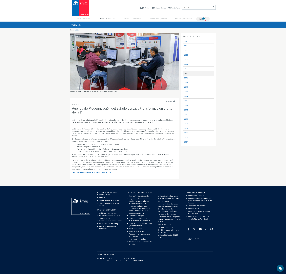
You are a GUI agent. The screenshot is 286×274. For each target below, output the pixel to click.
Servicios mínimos (136, 228)
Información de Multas (137, 239)
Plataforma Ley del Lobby (108, 224)
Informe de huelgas (136, 216)
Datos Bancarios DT (165, 224)
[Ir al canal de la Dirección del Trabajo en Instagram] (211, 229)
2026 (186, 41)
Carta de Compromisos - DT (198, 216)
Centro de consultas (107, 19)
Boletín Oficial (193, 208)
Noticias (146, 8)
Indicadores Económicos (167, 214)
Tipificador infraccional (197, 206)
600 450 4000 (101, 259)
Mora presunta (163, 201)
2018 (186, 78)
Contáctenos (176, 8)
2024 (186, 50)
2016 (186, 87)
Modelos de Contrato (196, 196)
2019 (186, 73)
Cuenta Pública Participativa (198, 219)
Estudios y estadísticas (183, 19)
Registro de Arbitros (136, 231)
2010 (186, 114)
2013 (186, 101)
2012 (186, 105)
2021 (186, 64)
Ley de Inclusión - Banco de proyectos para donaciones (168, 205)
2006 (186, 133)
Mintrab (102, 198)
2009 (186, 119)
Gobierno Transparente (108, 213)
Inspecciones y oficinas (158, 19)
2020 (186, 69)
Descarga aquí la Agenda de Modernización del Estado (92, 172)
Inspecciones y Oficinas (104, 261)
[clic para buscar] (214, 7)
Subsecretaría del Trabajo (109, 200)
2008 (186, 124)
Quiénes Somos (160, 8)
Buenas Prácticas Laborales (139, 196)
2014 (186, 96)
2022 (186, 59)
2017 (186, 82)
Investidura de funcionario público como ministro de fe (139, 219)
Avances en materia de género (169, 217)
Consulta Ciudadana (165, 227)
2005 (186, 137)
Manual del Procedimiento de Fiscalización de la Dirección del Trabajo (200, 200)
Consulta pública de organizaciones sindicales (167, 210)
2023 (186, 55)
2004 (186, 142)
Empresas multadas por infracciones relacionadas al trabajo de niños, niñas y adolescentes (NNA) (139, 209)
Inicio (72, 30)
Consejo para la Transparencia (110, 221)
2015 (186, 92)
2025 (186, 46)
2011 (186, 110)
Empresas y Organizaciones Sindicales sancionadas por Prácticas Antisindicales (139, 201)
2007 (186, 128)
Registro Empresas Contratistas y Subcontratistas (140, 224)
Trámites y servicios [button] (83, 19)
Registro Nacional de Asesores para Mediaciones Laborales (169, 197)
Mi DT (203, 19)
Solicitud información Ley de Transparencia (110, 217)
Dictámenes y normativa (132, 19)
